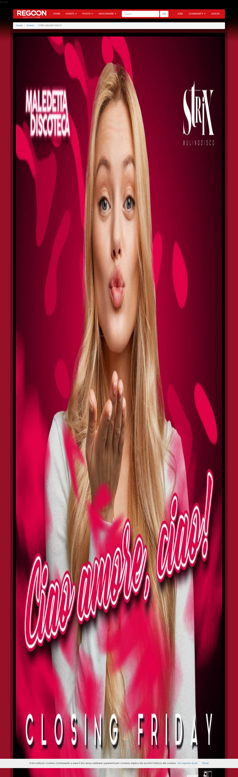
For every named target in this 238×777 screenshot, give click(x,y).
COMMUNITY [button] (196, 14)
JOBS (180, 14)
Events (30, 25)
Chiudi (205, 763)
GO (164, 14)
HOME (56, 14)
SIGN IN (215, 14)
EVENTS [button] (70, 14)
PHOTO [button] (86, 14)
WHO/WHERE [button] (106, 14)
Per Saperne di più (187, 763)
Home (19, 25)
